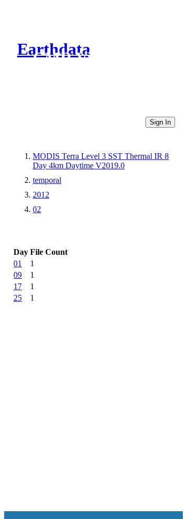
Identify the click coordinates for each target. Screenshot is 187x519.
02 (37, 209)
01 (18, 263)
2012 (41, 194)
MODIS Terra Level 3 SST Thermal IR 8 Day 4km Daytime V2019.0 (101, 161)
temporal (47, 180)
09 (18, 274)
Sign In (160, 122)
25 (18, 297)
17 (18, 286)
